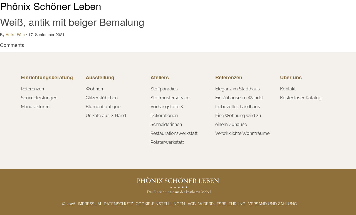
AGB (192, 204)
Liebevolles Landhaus (237, 106)
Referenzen (32, 89)
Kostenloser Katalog (301, 97)
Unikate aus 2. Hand (106, 115)
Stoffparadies (164, 89)
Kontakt (288, 89)
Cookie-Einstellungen (160, 204)
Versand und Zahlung (272, 204)
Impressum (89, 204)
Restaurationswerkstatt (173, 133)
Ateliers (159, 77)
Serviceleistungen (39, 97)
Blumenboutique (103, 106)
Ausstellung (100, 77)
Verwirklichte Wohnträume (242, 133)
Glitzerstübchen (102, 97)
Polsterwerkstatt (167, 142)
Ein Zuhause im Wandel (239, 97)
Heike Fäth (15, 34)
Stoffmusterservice (169, 97)
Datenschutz (118, 204)
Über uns (291, 77)
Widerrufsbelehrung (221, 204)
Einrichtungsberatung (47, 77)
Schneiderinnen (166, 124)
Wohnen (94, 89)
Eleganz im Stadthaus (237, 89)
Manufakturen (35, 106)
